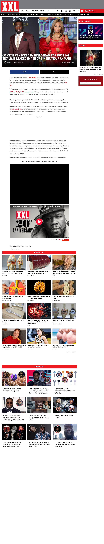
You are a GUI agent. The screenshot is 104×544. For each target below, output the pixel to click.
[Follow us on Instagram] (66, 11)
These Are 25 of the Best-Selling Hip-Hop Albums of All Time (38, 418)
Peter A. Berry (9, 62)
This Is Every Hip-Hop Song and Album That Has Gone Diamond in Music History (12, 444)
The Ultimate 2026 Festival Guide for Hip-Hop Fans (12, 390)
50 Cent (18, 246)
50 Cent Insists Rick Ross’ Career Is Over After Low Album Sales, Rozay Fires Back (13, 418)
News (22, 11)
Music (27, 11)
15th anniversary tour (22, 92)
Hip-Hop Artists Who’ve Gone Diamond (64, 417)
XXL (59, 240)
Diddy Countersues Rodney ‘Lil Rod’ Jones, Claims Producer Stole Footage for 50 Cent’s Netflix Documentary (39, 391)
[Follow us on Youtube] (74, 11)
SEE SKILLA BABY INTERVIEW (82, 14)
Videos (42, 11)
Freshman (35, 11)
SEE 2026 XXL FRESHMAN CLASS (54, 14)
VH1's (16, 109)
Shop (48, 11)
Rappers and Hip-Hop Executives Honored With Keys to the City (65, 391)
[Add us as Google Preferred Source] (62, 11)
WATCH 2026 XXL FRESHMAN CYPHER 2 (35, 14)
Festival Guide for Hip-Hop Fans (89, 37)
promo (22, 246)
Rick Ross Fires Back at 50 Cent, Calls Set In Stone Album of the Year (65, 444)
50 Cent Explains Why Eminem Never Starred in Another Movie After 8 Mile (39, 444)
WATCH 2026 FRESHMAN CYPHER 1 (16, 14)
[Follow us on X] (70, 11)
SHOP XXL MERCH (69, 14)
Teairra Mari (32, 77)
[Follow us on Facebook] (78, 11)
